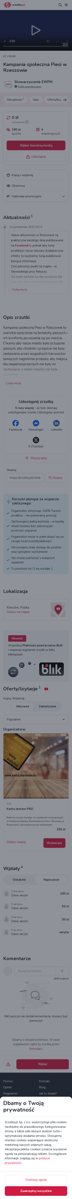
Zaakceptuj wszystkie (36, 1191)
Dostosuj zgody (36, 1180)
